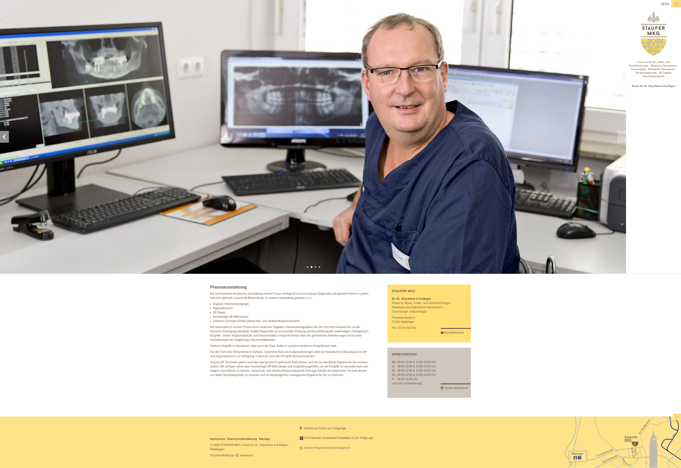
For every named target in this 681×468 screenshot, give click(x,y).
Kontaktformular (454, 332)
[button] (31, 137)
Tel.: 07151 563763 (404, 327)
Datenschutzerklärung (242, 438)
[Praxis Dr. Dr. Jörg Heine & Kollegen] (639, 4)
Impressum (217, 438)
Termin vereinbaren (456, 387)
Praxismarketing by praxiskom (231, 455)
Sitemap (264, 438)
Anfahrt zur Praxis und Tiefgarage (325, 428)
